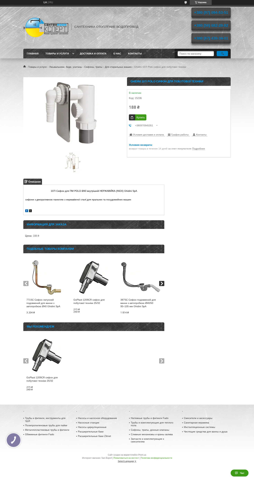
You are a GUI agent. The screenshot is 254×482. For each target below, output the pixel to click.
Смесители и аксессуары (198, 418)
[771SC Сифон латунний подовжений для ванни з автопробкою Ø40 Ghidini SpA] (47, 277)
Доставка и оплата (93, 53)
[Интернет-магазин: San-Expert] (45, 27)
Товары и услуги (57, 53)
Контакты (135, 53)
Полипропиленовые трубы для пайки (46, 425)
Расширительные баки (91, 431)
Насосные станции (88, 422)
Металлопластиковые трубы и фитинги (47, 429)
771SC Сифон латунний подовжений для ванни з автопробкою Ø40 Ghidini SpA (43, 303)
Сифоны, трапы (93, 66)
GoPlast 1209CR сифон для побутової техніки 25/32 (89, 301)
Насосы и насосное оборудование (97, 418)
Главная (33, 53)
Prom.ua (142, 455)
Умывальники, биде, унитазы (65, 66)
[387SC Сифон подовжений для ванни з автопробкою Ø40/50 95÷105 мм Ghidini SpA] (141, 277)
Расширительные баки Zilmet (94, 436)
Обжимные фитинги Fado (39, 434)
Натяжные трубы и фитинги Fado (149, 418)
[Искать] (222, 53)
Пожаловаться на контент (126, 458)
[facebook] (26, 211)
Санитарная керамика (196, 422)
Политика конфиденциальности (156, 458)
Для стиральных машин (118, 66)
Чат (242, 473)
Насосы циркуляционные (92, 427)
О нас (117, 53)
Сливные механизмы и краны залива (152, 434)
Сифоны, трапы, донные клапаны (150, 429)
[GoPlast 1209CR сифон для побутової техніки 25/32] (94, 277)
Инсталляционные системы (199, 427)
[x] (30, 211)
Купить (141, 117)
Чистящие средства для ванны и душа (205, 431)
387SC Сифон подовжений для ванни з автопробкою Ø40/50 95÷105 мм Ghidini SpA (138, 303)
